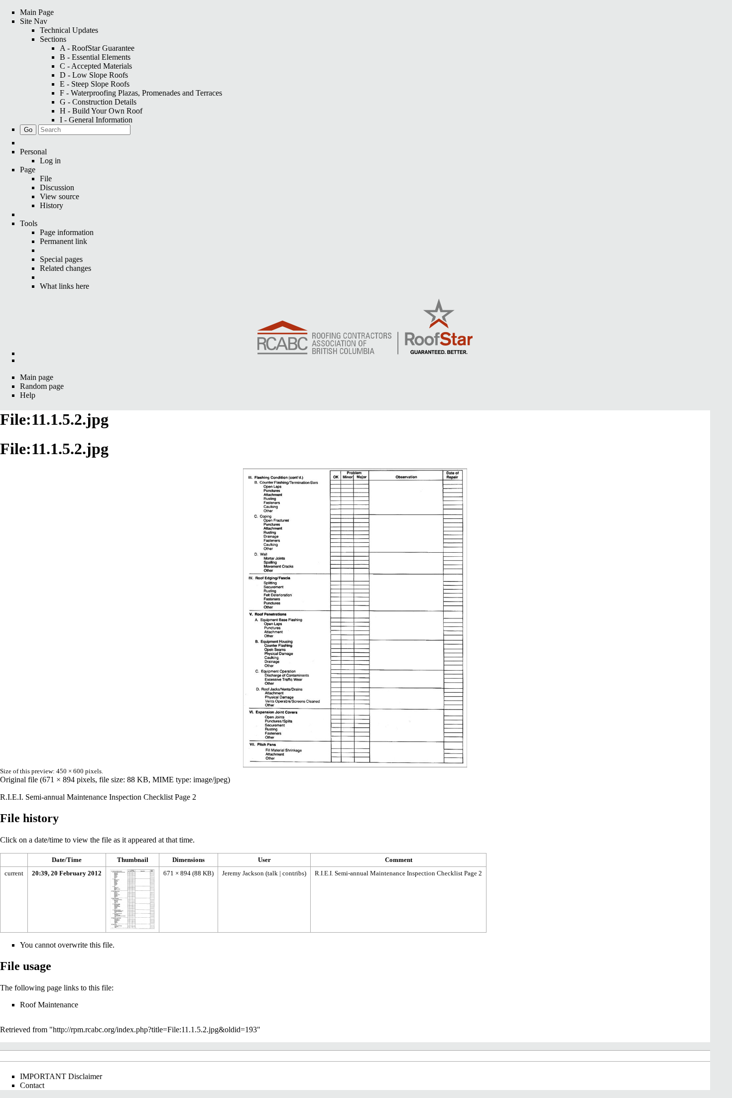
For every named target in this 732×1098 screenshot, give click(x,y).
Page (27, 169)
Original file (19, 779)
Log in (50, 160)
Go (28, 129)
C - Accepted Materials (96, 66)
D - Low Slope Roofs (94, 75)
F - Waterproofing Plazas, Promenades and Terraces (141, 93)
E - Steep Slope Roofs (94, 84)
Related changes (65, 268)
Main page (36, 377)
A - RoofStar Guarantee (97, 48)
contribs (293, 873)
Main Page (37, 12)
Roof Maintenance (49, 1004)
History (51, 205)
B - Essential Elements (95, 57)
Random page (42, 386)
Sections (53, 39)
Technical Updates (69, 30)
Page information (67, 232)
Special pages (61, 259)
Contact (32, 1085)
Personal (33, 151)
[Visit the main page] (365, 327)
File (46, 178)
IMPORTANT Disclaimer (61, 1076)
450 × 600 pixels (79, 771)
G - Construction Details (98, 102)
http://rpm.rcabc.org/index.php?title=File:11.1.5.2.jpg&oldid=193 (155, 1029)
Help (27, 395)
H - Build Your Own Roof (101, 111)
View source (59, 196)
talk (272, 873)
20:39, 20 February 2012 (67, 873)
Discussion (57, 187)
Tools (28, 223)
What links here (64, 286)
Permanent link (63, 241)
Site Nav (33, 21)
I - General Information (96, 120)
